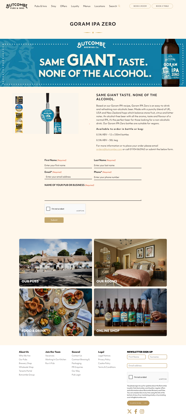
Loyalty (75, 6)
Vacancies (49, 355)
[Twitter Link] (129, 411)
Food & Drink (34, 331)
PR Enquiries (77, 367)
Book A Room (140, 6)
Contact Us (77, 355)
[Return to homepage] (17, 6)
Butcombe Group (27, 374)
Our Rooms (106, 281)
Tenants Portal (25, 371)
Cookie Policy (104, 363)
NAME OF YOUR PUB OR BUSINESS (69, 185)
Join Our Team (52, 351)
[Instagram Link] (142, 411)
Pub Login (76, 374)
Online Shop (107, 331)
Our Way (76, 371)
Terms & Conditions (107, 367)
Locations (99, 6)
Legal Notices (104, 355)
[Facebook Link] (135, 411)
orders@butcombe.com (109, 149)
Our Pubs (30, 281)
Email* (53, 171)
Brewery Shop (25, 363)
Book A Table (162, 6)
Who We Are (24, 355)
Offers (63, 6)
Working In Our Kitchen (55, 359)
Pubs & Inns (41, 6)
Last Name (105, 160)
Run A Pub (50, 363)
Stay (53, 6)
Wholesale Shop (26, 367)
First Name (55, 160)
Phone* (103, 171)
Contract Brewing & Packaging (81, 361)
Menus (86, 6)
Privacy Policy (104, 359)
